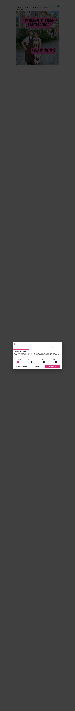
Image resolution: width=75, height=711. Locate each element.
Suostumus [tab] (21, 347)
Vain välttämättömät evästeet (21, 366)
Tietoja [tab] (53, 347)
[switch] (31, 362)
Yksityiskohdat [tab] (37, 347)
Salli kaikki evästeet (52, 366)
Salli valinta (37, 366)
